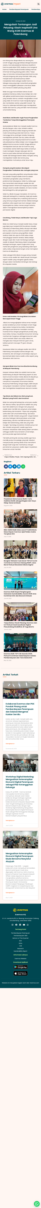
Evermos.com (34, 983)
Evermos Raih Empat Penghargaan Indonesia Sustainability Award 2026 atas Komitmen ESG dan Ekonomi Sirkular (20, 594)
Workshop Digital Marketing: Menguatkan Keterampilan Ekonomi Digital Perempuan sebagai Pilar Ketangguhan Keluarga (20, 782)
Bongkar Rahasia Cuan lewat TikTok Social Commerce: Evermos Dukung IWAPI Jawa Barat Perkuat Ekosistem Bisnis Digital (20, 563)
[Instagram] (12, 925)
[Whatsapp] (28, 925)
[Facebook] (16, 925)
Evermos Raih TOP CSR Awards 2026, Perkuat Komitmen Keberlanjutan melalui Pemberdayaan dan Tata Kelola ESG (20, 656)
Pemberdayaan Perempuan (19, 9)
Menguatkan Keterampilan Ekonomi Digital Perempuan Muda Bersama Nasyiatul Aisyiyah (19, 857)
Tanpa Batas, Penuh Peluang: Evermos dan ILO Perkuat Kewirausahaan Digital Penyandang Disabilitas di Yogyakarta (20, 625)
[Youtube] (24, 925)
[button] (38, 4)
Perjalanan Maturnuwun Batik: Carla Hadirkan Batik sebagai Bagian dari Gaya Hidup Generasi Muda (20, 501)
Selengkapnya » (10, 743)
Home (4, 9)
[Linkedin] (20, 925)
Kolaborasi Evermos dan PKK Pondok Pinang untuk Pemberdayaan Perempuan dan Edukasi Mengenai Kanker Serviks (20, 709)
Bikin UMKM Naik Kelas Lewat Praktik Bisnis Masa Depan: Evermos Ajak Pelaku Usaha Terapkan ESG (20, 532)
